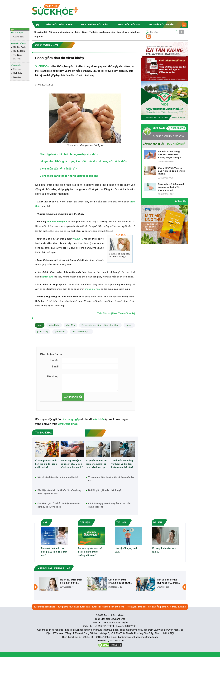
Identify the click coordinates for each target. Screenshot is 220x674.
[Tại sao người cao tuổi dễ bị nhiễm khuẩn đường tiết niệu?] (91, 536)
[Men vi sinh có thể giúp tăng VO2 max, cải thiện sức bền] (97, 584)
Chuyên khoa (18, 37)
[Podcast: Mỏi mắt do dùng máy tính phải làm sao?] (54, 536)
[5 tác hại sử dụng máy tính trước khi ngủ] (119, 244)
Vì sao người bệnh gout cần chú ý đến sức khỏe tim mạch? (72, 464)
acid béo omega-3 (81, 331)
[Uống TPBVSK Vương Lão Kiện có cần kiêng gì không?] (150, 170)
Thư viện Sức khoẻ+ (161, 24)
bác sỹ (129, 325)
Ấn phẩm (161, 607)
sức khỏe (99, 419)
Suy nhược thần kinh (128, 32)
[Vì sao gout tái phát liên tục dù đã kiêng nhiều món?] (47, 449)
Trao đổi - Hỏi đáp (129, 24)
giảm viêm (60, 331)
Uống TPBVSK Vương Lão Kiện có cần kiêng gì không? (171, 171)
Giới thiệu (172, 607)
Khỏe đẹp (17, 77)
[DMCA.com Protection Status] (110, 644)
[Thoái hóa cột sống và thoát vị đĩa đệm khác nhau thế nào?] (123, 449)
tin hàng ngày (71, 419)
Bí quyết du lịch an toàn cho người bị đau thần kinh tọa (96, 464)
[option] (62, 584)
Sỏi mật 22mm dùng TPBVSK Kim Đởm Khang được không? (169, 154)
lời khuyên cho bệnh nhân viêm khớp (100, 325)
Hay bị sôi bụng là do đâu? (126, 550)
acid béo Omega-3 (56, 221)
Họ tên (54, 360)
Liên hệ (182, 607)
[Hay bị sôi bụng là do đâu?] (128, 536)
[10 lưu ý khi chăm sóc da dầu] (165, 536)
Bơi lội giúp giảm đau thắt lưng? (104, 490)
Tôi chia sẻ (17, 55)
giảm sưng (42, 331)
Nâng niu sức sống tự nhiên (64, 32)
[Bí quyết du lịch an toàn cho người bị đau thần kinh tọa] (98, 449)
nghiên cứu (47, 276)
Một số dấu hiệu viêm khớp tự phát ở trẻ (58, 477)
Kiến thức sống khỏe (59, 24)
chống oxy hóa (92, 289)
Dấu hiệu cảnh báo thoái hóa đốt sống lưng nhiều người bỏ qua (59, 492)
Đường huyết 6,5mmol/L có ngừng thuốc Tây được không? (171, 187)
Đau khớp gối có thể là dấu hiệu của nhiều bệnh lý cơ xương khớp (59, 505)
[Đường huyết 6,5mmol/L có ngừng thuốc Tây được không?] (150, 186)
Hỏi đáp (159, 128)
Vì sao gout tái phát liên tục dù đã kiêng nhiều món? (46, 464)
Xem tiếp (181, 201)
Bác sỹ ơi (16, 59)
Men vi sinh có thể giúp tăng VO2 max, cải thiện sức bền (119, 581)
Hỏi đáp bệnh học (20, 47)
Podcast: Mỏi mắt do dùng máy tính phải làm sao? (54, 552)
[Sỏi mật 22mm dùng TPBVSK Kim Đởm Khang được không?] (150, 154)
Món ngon (17, 69)
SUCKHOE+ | (42, 66)
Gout (84, 32)
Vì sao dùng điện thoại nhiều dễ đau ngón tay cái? (111, 479)
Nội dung (52, 376)
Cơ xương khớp (68, 424)
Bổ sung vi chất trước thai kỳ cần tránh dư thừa (169, 581)
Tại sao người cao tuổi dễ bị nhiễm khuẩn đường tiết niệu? (90, 552)
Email (55, 366)
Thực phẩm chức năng (95, 24)
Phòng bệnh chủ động (113, 607)
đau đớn (70, 325)
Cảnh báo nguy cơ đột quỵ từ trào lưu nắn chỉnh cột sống (109, 505)
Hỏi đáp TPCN (19, 51)
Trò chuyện (131, 607)
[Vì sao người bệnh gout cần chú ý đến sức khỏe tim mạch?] (72, 449)
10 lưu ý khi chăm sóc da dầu (164, 550)
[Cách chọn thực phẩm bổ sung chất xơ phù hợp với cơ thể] (48, 584)
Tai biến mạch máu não (102, 32)
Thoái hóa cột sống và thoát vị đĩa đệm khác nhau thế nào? (122, 464)
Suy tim (38, 36)
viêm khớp (54, 325)
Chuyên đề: (40, 32)
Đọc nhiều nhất (177, 144)
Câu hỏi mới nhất (153, 144)
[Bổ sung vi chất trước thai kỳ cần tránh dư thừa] (145, 587)
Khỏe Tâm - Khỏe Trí (90, 607)
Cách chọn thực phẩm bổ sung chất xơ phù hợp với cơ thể (70, 581)
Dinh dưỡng (18, 73)
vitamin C (77, 238)
